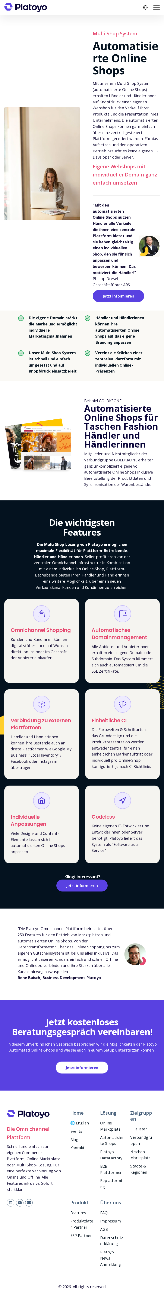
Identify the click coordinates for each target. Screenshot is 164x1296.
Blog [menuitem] (74, 1139)
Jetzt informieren (118, 296)
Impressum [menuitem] (110, 1221)
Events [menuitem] (76, 1131)
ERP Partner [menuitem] (81, 1235)
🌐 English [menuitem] (79, 1123)
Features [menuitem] (78, 1212)
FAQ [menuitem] (103, 1212)
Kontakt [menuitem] (77, 1147)
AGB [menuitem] (104, 1229)
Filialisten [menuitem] (139, 1128)
